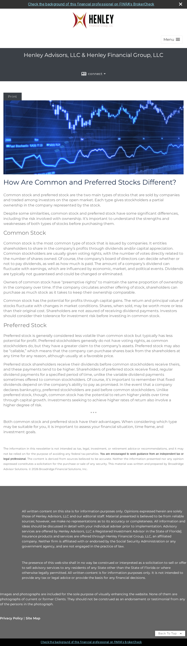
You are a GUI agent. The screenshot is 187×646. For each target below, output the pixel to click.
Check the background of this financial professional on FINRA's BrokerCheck (91, 4)
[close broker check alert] (180, 4)
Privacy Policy (11, 618)
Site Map (33, 618)
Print (12, 96)
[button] (171, 39)
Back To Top (168, 633)
